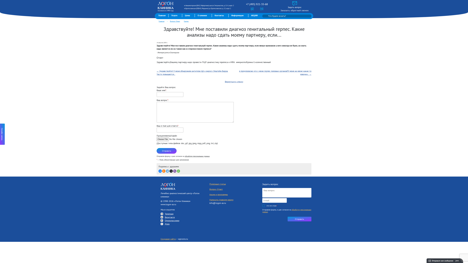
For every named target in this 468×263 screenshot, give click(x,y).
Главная (162, 15)
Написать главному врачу (221, 199)
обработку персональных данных (197, 156)
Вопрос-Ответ (175, 21)
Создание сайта (168, 239)
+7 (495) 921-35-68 (257, 4)
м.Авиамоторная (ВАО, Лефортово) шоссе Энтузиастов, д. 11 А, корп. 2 (209, 6)
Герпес (186, 21)
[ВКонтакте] (160, 171)
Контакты (219, 15)
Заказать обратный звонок (295, 10)
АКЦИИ (254, 15)
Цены (187, 15)
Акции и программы (218, 194)
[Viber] (174, 171)
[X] (171, 171)
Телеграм (169, 213)
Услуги (174, 15)
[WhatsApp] (178, 171)
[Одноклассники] (163, 171)
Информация (237, 15)
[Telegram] (167, 171)
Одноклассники (172, 220)
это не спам (272, 206)
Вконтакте (170, 217)
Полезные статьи (217, 184)
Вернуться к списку (234, 81)
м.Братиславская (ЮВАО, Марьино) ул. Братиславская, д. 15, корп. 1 (207, 8)
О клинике (202, 15)
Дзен (167, 224)
